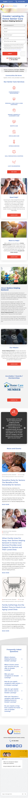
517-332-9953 (21, 1)
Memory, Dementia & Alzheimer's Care (14, 115)
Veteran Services (14, 146)
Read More (5, 508)
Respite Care (14, 126)
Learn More (14, 215)
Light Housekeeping (14, 166)
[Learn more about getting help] (14, 186)
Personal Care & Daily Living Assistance (14, 104)
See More (14, 171)
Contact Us (14, 400)
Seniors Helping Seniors (18, 505)
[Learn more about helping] (14, 229)
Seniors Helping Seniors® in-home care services (12, 480)
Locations (10, 69)
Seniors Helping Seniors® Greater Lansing (14, 741)
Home (5, 69)
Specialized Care (14, 136)
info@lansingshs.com (14, 58)
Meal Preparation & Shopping (14, 156)
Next (25, 430)
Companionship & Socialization (14, 92)
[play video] (14, 336)
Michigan (16, 69)
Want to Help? (14, 240)
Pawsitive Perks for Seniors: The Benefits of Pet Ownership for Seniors (13, 486)
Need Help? (14, 197)
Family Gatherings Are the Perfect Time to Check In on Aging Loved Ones (13, 610)
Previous (3, 430)
